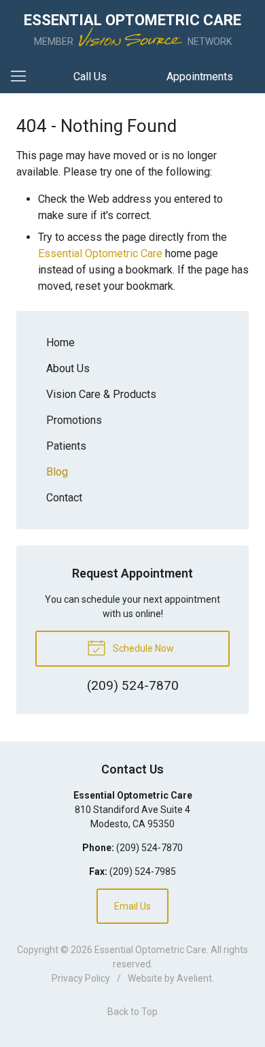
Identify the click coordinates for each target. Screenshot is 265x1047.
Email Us (132, 906)
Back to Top (132, 1011)
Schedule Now (142, 648)
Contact (64, 497)
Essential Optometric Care (100, 253)
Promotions (74, 420)
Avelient (194, 978)
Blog (57, 471)
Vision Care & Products (101, 394)
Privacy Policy (81, 978)
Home (60, 342)
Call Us (90, 76)
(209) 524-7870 (149, 847)
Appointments (199, 76)
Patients (66, 445)
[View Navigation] (23, 76)
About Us (68, 368)
